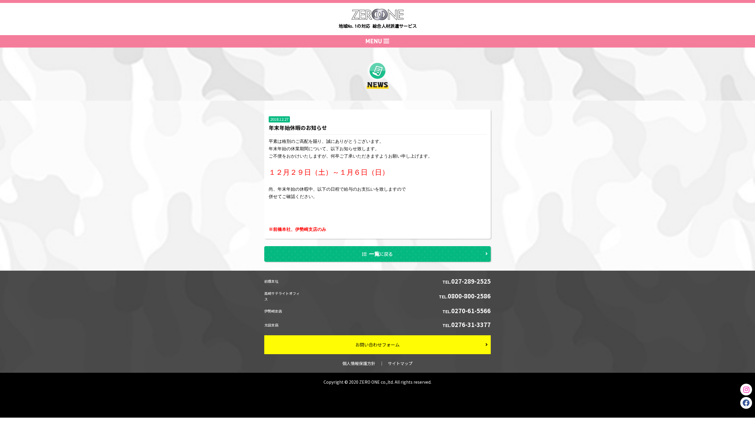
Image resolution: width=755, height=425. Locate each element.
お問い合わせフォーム (377, 344)
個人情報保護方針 (358, 363)
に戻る (381, 253)
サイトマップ (400, 363)
